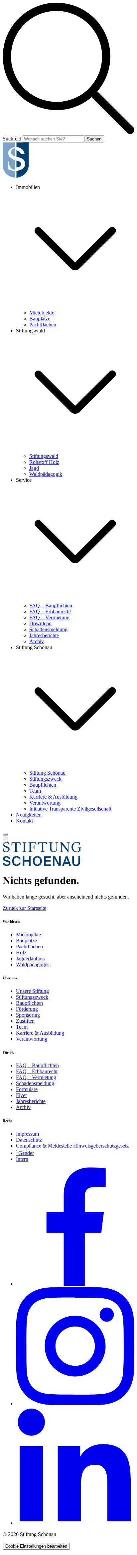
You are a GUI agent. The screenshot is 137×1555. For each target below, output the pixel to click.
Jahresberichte (44, 635)
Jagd (34, 468)
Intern (22, 1159)
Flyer (21, 1095)
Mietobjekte (41, 312)
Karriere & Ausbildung (53, 797)
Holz (21, 952)
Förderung (27, 1009)
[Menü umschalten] (5, 834)
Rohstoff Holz (44, 462)
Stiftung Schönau (47, 773)
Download (40, 623)
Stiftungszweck (45, 779)
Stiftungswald (43, 456)
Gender (25, 1153)
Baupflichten (42, 785)
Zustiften (25, 1021)
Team (35, 791)
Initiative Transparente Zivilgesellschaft (70, 809)
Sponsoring (28, 1015)
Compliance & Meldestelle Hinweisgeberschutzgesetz (72, 1146)
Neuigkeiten (29, 815)
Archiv (36, 641)
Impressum (27, 1134)
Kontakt (24, 820)
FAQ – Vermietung (49, 617)
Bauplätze (39, 318)
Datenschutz (29, 1140)
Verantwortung (45, 803)
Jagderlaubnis (30, 958)
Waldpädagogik (45, 474)
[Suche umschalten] (5, 838)
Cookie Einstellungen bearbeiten (36, 1546)
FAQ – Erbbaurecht (50, 611)
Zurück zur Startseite (24, 908)
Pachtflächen (42, 324)
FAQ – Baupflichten (50, 605)
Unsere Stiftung (32, 991)
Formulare (27, 1089)
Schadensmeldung (48, 629)
